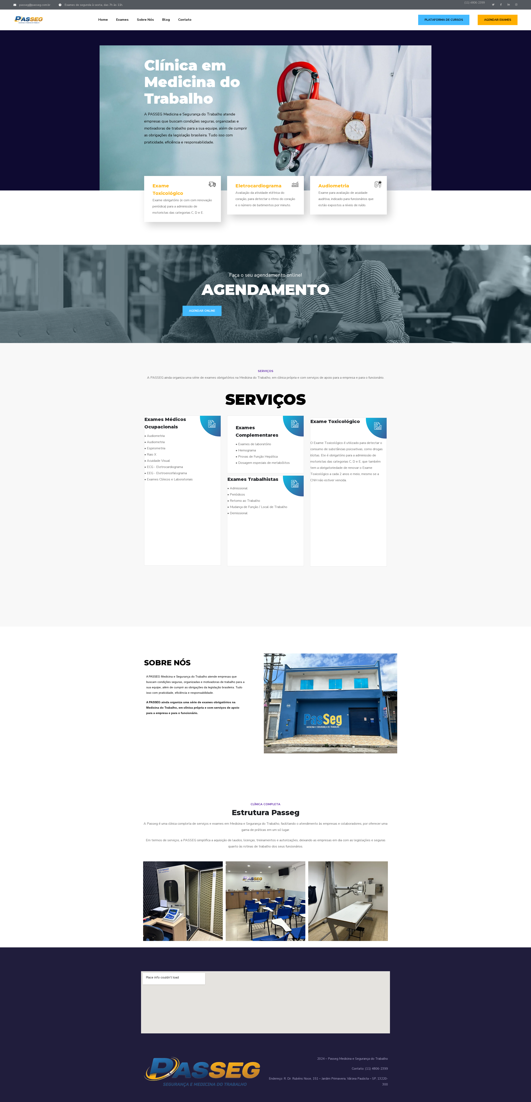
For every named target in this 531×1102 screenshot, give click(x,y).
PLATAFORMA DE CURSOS (444, 20)
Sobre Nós (145, 19)
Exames (122, 19)
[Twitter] (493, 4)
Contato (184, 19)
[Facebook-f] (501, 4)
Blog (166, 19)
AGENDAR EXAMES (497, 20)
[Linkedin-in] (508, 4)
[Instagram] (516, 4)
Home (103, 19)
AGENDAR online (202, 311)
